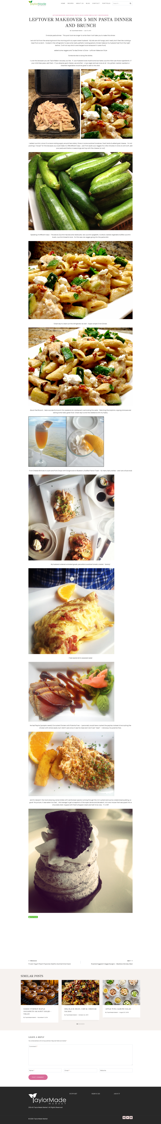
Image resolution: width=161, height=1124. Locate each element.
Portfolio (106, 3)
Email (67, 1070)
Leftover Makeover (59, 15)
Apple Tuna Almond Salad (118, 1009)
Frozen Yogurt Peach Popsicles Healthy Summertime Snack (49, 962)
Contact (96, 3)
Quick (81, 15)
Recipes (71, 3)
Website (103, 1070)
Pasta (77, 15)
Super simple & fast (90, 15)
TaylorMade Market (77, 30)
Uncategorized (103, 15)
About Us (80, 3)
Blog (88, 3)
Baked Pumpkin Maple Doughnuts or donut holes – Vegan (37, 1011)
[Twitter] (127, 1117)
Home (63, 3)
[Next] (137, 1001)
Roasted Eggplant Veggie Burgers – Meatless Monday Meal (112, 962)
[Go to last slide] (23, 1001)
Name (31, 1070)
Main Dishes (70, 15)
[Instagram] (131, 1117)
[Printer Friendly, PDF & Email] (33, 917)
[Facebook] (124, 1117)
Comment (33, 1046)
